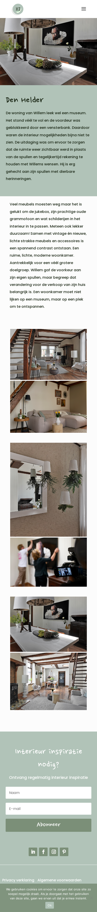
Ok (50, 905)
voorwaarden (68, 880)
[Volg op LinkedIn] (33, 852)
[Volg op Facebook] (43, 852)
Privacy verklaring (18, 880)
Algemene (46, 880)
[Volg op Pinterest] (64, 852)
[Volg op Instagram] (53, 852)
